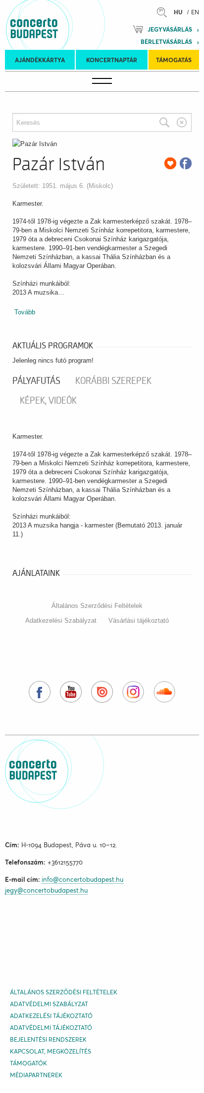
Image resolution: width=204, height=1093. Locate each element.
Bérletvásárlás (166, 41)
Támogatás (174, 60)
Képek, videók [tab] (48, 400)
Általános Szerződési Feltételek (97, 605)
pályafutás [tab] (36, 381)
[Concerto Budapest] (68, 24)
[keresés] (164, 12)
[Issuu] (102, 692)
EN (195, 12)
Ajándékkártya (40, 60)
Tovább (24, 312)
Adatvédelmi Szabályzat (49, 1004)
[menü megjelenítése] (102, 81)
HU (178, 12)
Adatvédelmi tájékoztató (51, 1027)
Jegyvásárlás (170, 29)
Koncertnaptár (111, 60)
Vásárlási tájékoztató (138, 620)
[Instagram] (133, 692)
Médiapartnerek (36, 1075)
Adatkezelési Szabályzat (61, 620)
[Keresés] (164, 122)
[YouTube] (71, 692)
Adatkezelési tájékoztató (51, 1015)
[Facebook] (40, 692)
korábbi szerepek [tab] (113, 381)
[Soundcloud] (164, 692)
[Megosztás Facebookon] (186, 163)
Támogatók (28, 1063)
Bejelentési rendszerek (48, 1039)
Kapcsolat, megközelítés (50, 1051)
